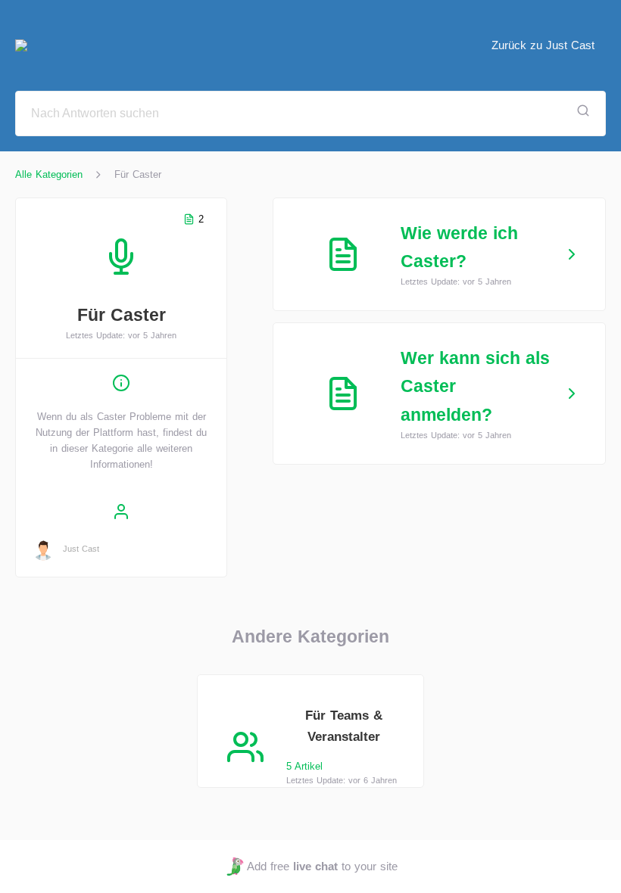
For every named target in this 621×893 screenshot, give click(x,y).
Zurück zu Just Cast (542, 45)
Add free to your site (322, 866)
